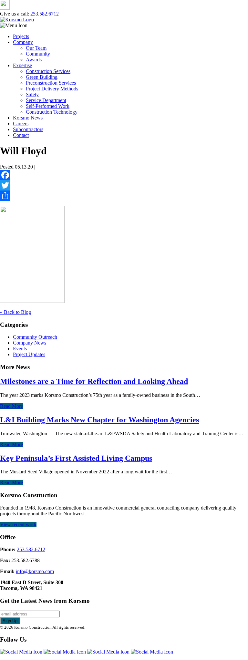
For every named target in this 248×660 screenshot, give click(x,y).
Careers (20, 123)
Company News (29, 342)
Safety (32, 94)
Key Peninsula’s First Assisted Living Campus (76, 458)
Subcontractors (28, 129)
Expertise (22, 65)
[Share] (124, 196)
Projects (21, 36)
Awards (34, 59)
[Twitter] (124, 185)
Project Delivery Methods (52, 88)
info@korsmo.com (35, 571)
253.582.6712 (44, 13)
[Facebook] (124, 175)
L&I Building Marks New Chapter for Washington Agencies (99, 420)
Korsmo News (28, 117)
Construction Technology (52, 112)
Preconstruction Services (51, 83)
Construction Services (48, 71)
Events (20, 348)
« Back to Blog (15, 312)
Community (38, 54)
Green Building (41, 77)
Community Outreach (35, 337)
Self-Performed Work (47, 106)
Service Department (46, 100)
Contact (21, 135)
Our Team (36, 48)
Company (23, 42)
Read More (11, 406)
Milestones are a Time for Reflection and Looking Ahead (94, 381)
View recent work (18, 524)
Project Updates (29, 354)
